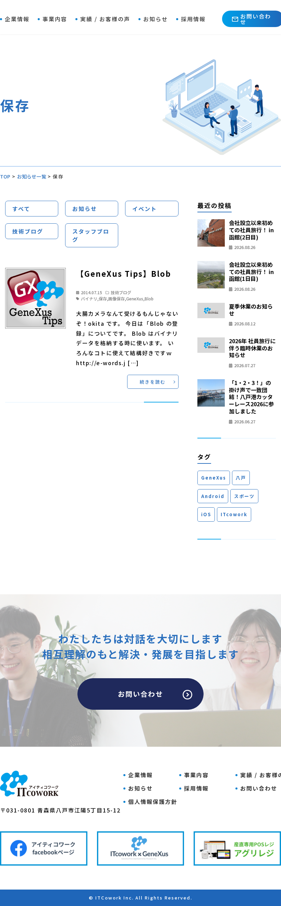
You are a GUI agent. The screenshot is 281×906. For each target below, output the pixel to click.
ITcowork (234, 514)
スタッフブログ (90, 235)
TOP (5, 176)
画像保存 (116, 298)
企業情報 (17, 19)
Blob (149, 298)
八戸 (241, 477)
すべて (21, 208)
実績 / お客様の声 (105, 19)
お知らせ (155, 19)
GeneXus (134, 298)
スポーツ (244, 496)
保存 (103, 298)
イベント (144, 208)
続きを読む (153, 381)
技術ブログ (27, 231)
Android (212, 496)
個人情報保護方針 (153, 801)
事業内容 (54, 19)
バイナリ (89, 298)
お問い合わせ (140, 694)
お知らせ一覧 (31, 176)
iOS (206, 514)
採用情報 (193, 19)
